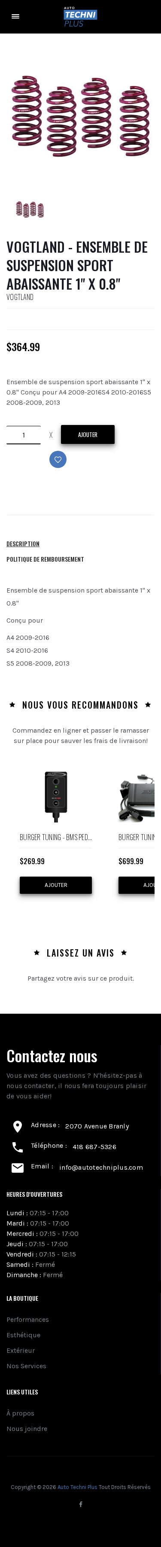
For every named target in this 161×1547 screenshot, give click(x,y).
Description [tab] (22, 543)
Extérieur (20, 1350)
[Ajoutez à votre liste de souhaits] (71, 469)
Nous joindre (26, 1429)
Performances (27, 1319)
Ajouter (87, 434)
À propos (20, 1413)
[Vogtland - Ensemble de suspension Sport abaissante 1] (30, 209)
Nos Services (26, 1366)
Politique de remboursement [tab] (45, 558)
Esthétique (23, 1335)
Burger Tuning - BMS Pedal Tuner (56, 837)
